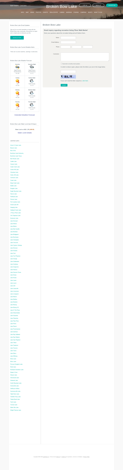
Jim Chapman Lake (15, 215)
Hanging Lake (13, 207)
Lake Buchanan (14, 237)
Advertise (111, 5)
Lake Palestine (14, 318)
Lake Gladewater (14, 261)
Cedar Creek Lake (15, 167)
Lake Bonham (14, 231)
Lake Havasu (13, 269)
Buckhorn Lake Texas (16, 156)
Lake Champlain (14, 240)
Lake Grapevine (14, 267)
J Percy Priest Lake (15, 212)
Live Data (23, 5)
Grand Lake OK (14, 204)
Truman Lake (13, 404)
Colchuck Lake (14, 177)
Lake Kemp (13, 275)
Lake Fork (13, 253)
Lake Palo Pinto (14, 321)
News (32, 12)
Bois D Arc (13, 150)
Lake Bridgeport (14, 234)
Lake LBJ (12, 285)
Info (22, 12)
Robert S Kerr (13, 372)
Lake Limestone (14, 291)
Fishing (76, 12)
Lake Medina (13, 299)
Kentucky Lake (14, 218)
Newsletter (17, 37)
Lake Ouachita (14, 315)
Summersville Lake (15, 391)
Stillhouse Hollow (14, 388)
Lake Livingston (14, 294)
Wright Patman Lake (15, 410)
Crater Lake (13, 180)
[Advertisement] (24, 428)
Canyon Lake (13, 164)
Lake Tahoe (13, 342)
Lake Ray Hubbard (15, 334)
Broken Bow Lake (61, 6)
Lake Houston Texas (15, 272)
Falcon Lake (13, 194)
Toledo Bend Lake (15, 399)
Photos (38, 12)
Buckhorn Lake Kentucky (17, 153)
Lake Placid (13, 326)
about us (58, 456)
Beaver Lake (13, 148)
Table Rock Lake (14, 394)
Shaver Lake (13, 375)
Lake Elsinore (13, 248)
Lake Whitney (13, 356)
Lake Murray (13, 304)
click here (85, 80)
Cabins (62, 12)
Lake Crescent (14, 242)
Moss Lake (13, 361)
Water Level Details (25, 133)
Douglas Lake (13, 188)
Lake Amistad (13, 221)
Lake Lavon (13, 283)
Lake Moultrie (13, 302)
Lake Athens (13, 223)
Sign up (98, 5)
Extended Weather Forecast (25, 115)
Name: (57, 37)
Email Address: (55, 42)
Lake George (13, 258)
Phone (57, 46)
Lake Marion (13, 296)
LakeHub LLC (46, 456)
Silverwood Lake (14, 377)
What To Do (98, 12)
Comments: (56, 54)
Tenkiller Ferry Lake (15, 396)
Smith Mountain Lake (15, 383)
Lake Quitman (14, 331)
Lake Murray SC (14, 307)
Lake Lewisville (14, 288)
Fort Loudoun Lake (15, 202)
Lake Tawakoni (14, 345)
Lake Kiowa (13, 277)
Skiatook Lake (14, 380)
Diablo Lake (13, 185)
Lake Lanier (13, 280)
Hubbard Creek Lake (15, 210)
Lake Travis (13, 350)
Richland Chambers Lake (16, 369)
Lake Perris (13, 323)
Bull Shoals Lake (14, 158)
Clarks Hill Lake (14, 175)
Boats (90, 12)
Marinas (69, 12)
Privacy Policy (86, 456)
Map (27, 12)
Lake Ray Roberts (15, 337)
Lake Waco (13, 353)
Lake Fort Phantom (15, 256)
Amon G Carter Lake (15, 145)
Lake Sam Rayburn (15, 340)
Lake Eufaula (13, 250)
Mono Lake (13, 358)
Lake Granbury (14, 264)
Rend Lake (13, 367)
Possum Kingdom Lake (16, 364)
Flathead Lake (14, 196)
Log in (85, 5)
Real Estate (54, 12)
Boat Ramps (14, 5)
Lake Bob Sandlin (15, 229)
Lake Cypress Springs (16, 245)
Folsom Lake (13, 199)
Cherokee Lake (14, 172)
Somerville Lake (14, 386)
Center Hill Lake (14, 169)
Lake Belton (13, 226)
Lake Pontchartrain (15, 329)
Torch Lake (13, 402)
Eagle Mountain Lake (15, 191)
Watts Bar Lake (14, 407)
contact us (64, 456)
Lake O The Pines (15, 310)
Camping (83, 12)
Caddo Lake (13, 161)
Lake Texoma (13, 348)
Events (45, 12)
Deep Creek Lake (14, 183)
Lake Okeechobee (15, 313)
